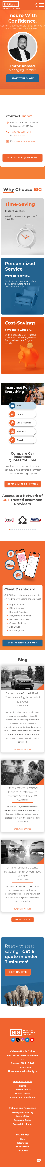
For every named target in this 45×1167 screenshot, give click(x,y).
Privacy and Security (22, 1112)
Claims (22, 1085)
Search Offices (22, 1093)
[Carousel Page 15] (35, 529)
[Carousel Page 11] (28, 529)
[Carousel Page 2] (11, 529)
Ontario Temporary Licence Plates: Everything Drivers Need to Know (22, 871)
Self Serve (22, 1150)
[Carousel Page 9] (24, 529)
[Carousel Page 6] (18, 529)
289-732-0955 (24, 1067)
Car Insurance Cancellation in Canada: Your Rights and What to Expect (22, 697)
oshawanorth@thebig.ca (24, 1071)
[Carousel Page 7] (20, 529)
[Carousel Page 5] (16, 529)
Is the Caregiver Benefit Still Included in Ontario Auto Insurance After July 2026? (22, 792)
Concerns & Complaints (22, 1097)
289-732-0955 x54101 (36, 5)
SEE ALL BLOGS (22, 919)
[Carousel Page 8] (22, 529)
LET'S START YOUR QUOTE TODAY (22, 158)
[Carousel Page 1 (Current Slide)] (9, 529)
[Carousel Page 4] (14, 529)
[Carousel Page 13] (32, 529)
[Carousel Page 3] (12, 529)
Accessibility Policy (22, 1123)
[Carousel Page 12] (30, 529)
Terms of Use (22, 1116)
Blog (22, 1138)
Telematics (22, 1142)
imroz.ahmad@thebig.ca (23, 141)
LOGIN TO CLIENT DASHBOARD (22, 643)
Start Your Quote (23, 78)
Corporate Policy (22, 1120)
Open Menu (41, 4)
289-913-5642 (19, 136)
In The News (22, 1146)
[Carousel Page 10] (26, 529)
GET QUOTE (18, 972)
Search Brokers (22, 1089)
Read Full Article (22, 749)
